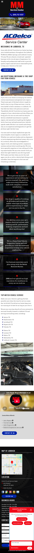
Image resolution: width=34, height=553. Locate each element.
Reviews (8, 496)
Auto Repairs (7, 420)
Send (29, 548)
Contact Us (7, 70)
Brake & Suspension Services (12, 427)
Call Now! (28, 523)
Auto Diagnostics (9, 425)
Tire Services (7, 423)
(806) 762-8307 (18, 14)
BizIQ (12, 547)
